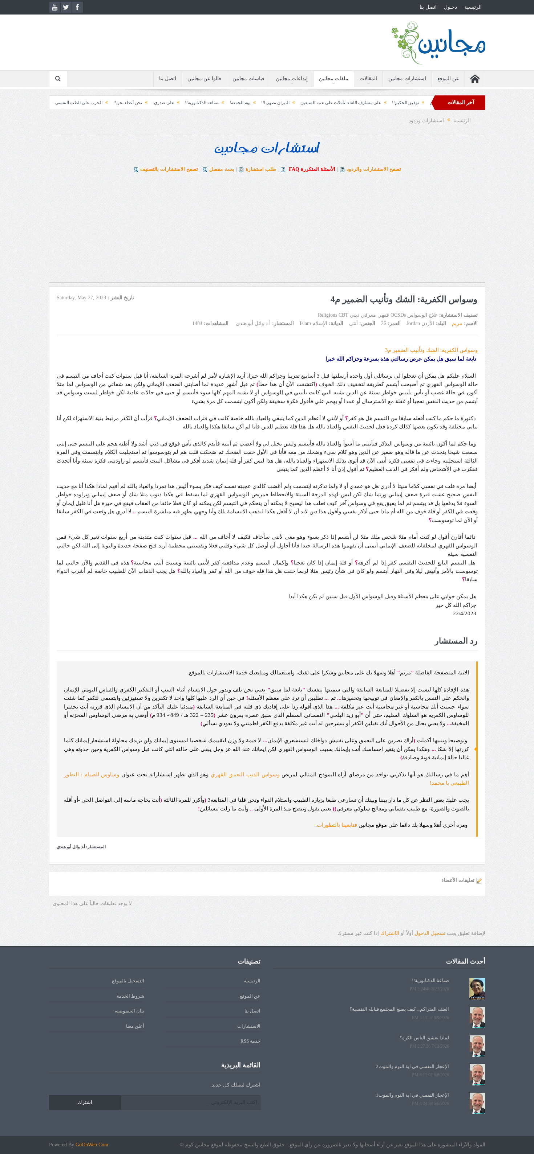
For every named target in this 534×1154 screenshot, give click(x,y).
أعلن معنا (135, 1026)
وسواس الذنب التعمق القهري (245, 774)
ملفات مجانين (333, 78)
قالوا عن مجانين (204, 78)
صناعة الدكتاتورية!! (246, 102)
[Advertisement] (267, 231)
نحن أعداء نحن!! (172, 102)
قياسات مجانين (248, 78)
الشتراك (389, 933)
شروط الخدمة (130, 996)
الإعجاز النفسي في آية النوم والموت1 (412, 1095)
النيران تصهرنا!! (320, 102)
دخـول (450, 7)
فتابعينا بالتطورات (337, 825)
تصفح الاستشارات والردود (374, 169)
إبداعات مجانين (292, 78)
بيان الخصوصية (129, 1011)
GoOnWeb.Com (92, 1144)
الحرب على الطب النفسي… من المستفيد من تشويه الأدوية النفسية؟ (85, 102)
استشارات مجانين (407, 78)
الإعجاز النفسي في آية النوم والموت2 (412, 1066)
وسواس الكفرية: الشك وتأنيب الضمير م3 (431, 350)
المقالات (368, 78)
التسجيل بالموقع (128, 980)
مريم (457, 323)
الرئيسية (473, 7)
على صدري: (208, 102)
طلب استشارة (261, 169)
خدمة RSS (250, 1041)
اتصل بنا (428, 7)
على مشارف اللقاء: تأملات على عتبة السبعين (385, 102)
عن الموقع (448, 78)
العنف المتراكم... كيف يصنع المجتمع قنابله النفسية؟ (399, 1009)
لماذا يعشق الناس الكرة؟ (424, 1037)
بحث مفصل (221, 169)
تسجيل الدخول (429, 933)
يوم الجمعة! (284, 102)
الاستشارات (248, 1026)
